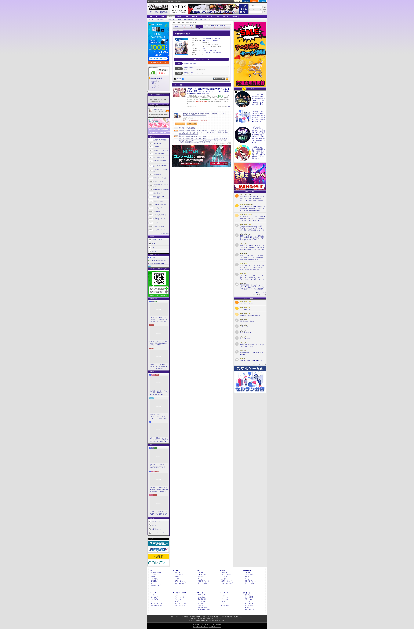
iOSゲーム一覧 (202, 607)
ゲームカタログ (204, 19)
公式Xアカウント (157, 1)
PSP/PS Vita (247, 570)
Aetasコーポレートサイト (158, 532)
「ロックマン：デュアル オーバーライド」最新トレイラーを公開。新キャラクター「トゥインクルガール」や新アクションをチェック (252, 277)
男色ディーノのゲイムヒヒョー (160, 161)
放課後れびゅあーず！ (159, 226)
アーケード (246, 593)
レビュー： (163, 111)
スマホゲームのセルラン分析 (160, 165)
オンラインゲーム (156, 572)
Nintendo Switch (155, 266)
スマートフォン (201, 593)
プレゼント (155, 243)
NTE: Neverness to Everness (247, 321)
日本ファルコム (207, 40)
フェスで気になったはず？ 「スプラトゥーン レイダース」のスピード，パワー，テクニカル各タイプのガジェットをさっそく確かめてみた (159, 416)
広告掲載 (218, 624)
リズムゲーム (249, 605)
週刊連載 (154, 581)
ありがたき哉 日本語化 (159, 214)
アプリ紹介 (201, 603)
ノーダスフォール (245, 309)
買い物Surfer (156, 211)
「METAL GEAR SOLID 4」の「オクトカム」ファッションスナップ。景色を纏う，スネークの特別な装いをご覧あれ (158, 319)
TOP (150, 16)
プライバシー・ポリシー (207, 624)
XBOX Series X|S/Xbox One (158, 260)
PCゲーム (153, 257)
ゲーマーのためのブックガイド (160, 185)
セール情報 (201, 601)
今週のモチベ (157, 146)
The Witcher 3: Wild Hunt (246, 333)
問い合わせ (178, 1)
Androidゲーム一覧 (204, 609)
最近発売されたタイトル (190, 19)
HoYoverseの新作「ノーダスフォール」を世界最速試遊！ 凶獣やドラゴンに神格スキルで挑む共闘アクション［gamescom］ (252, 218)
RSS (149, 1)
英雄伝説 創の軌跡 (157, 109)
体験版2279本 (164, 13)
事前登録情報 (202, 599)
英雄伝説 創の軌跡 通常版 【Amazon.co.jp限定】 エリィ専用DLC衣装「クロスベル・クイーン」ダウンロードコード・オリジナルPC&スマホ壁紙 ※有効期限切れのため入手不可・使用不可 (203, 132)
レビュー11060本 (153, 13)
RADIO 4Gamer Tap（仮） (160, 178)
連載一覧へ (166, 233)
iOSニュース (202, 595)
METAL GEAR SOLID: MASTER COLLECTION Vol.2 (252, 353)
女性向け (194, 16)
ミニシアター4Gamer (159, 208)
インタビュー (170, 19)
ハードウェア (210, 16)
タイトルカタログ (180, 583)
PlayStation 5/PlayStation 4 (158, 263)
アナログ (225, 16)
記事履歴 (254, 1)
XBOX (163, 16)
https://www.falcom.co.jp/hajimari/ (211, 38)
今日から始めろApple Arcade (161, 189)
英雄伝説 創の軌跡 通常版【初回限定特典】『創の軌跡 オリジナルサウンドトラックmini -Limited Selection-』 (206, 114)
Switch (179, 16)
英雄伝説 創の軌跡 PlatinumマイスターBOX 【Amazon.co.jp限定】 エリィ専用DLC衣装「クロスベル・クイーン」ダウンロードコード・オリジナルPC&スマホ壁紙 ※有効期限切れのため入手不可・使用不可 (203, 140)
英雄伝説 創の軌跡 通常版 (187, 128)
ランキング (262, 1)
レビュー (150, 19)
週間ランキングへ (261, 292)
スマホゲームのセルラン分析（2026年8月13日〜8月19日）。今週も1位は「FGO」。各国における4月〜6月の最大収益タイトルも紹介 (252, 208)
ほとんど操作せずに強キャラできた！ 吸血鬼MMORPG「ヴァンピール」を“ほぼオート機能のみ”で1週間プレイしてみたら (159, 392)
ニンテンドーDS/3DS (179, 593)
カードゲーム (249, 601)
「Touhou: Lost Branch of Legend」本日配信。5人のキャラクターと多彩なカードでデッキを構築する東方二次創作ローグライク (252, 228)
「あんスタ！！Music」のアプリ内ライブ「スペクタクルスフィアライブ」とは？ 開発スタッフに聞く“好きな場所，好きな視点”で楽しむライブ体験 (158, 513)
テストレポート (226, 597)
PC (156, 16)
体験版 (153, 577)
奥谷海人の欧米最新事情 (159, 140)
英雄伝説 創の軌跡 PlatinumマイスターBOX (192, 136)
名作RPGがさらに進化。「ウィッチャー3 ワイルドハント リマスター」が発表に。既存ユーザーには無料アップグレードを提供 (252, 247)
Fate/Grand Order (244, 327)
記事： (157, 111)
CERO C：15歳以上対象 (209, 50)
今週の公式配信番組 (158, 153)
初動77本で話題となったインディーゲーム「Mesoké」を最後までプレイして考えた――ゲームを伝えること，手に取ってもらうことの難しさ (159, 440)
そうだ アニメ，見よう (159, 181)
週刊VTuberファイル (158, 157)
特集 (152, 83)
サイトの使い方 (169, 1)
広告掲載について (156, 529)
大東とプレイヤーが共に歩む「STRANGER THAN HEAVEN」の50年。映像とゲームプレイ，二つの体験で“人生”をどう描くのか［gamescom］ (158, 466)
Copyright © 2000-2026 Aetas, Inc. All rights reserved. (207, 626)
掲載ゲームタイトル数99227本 (158, 11)
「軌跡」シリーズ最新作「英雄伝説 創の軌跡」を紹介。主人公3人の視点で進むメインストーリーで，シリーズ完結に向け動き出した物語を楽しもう (208, 91)
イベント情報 (249, 597)
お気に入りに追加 (219, 78)
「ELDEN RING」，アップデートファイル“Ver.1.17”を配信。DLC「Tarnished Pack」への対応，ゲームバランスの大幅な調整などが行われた (252, 287)
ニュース (154, 81)
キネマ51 (155, 223)
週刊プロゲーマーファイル (160, 150)
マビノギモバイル (245, 339)
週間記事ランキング (157, 239)
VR (201, 16)
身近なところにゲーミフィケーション (160, 219)
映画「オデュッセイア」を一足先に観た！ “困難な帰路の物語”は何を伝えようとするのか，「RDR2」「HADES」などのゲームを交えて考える (159, 343)
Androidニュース (203, 597)
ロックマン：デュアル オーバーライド (251, 360)
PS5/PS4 (171, 17)
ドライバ (154, 251)
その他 (247, 607)
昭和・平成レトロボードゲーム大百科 (160, 197)
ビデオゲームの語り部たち (160, 204)
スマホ (186, 16)
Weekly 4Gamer (157, 143)
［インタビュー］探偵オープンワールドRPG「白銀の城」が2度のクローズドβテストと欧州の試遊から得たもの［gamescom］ (159, 489)
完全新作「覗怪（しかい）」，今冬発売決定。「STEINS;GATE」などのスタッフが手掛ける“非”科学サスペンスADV (252, 238)
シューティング (249, 603)
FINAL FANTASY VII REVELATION (250, 315)
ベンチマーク (225, 605)
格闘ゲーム (248, 599)
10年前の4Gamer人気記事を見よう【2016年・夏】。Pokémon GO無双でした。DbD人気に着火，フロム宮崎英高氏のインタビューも (159, 366)
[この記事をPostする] (175, 79)
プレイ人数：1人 (216, 52)
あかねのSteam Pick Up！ (160, 229)
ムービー (178, 19)
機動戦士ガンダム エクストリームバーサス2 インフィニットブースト (252, 346)
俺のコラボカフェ (158, 193)
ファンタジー (207, 52)
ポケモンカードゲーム (246, 303)
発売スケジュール (180, 581)
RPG (204, 48)
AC (218, 16)
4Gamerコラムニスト (159, 201)
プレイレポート (159, 19)
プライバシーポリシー (158, 521)
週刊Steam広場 (157, 174)
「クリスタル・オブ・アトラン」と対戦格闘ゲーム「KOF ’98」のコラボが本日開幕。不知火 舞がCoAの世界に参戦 (252, 267)
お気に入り (246, 1)
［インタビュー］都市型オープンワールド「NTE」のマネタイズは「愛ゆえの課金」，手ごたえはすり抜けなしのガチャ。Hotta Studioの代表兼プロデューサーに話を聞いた (252, 199)
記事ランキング (156, 585)
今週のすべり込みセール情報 (160, 170)
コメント (179, 78)
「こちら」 (217, 618)
